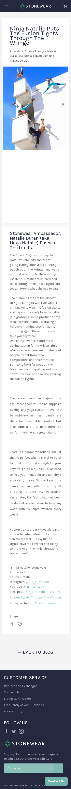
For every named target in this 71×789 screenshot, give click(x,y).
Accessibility (13, 711)
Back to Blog (37, 652)
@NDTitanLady (33, 586)
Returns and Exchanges (20, 686)
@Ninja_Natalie (37, 582)
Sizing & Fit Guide (17, 698)
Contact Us (11, 692)
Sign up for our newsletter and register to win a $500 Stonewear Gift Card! (32, 756)
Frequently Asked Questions (24, 705)
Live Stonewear (45, 603)
